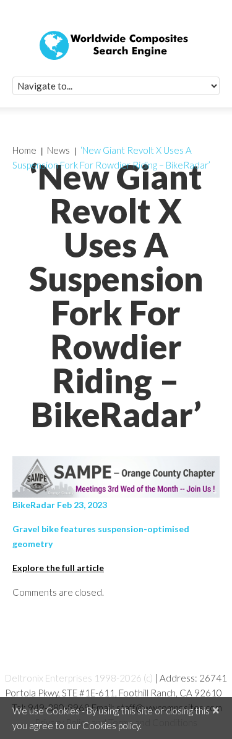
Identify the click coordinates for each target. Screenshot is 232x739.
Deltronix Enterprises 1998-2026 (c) (79, 677)
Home (24, 150)
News (58, 150)
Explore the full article (58, 567)
